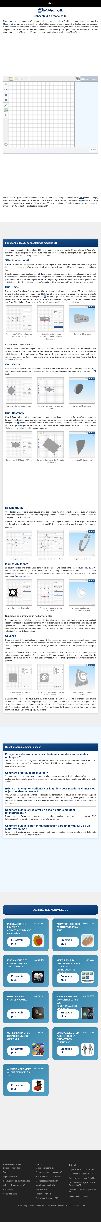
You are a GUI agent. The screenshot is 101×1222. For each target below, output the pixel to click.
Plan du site (8, 1189)
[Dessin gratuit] (6, 105)
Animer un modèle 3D (78, 1196)
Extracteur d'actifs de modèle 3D (50, 1176)
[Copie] (16, 78)
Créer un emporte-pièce (46, 1168)
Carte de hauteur (22, 576)
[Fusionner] (27, 78)
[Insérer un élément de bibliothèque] (6, 115)
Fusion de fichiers (43, 1194)
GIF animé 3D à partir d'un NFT (82, 1174)
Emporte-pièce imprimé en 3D (82, 1178)
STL (20, 835)
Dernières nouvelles (11, 1168)
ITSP (81, 197)
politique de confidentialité (14, 1185)
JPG (94, 568)
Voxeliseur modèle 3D (45, 1185)
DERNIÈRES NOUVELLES (50, 909)
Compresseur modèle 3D (47, 1181)
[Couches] (78, 78)
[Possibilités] (6, 144)
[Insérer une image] (6, 110)
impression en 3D (15, 32)
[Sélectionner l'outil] (6, 84)
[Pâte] (21, 78)
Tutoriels (6, 1172)
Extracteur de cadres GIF (47, 1198)
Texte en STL (41, 1189)
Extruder (75, 573)
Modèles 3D (8, 24)
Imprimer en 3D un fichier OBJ (82, 1169)
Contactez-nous (10, 1194)
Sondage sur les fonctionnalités (16, 1181)
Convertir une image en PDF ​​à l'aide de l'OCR (82, 1183)
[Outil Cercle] (6, 94)
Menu (50, 3)
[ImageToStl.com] (50, 10)
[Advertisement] (26, 53)
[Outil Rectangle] (6, 100)
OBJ (25, 835)
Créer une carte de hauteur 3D (49, 1172)
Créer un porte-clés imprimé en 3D (82, 1190)
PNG (86, 568)
